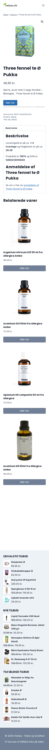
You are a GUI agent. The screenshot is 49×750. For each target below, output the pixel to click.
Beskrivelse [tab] (11, 128)
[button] (42, 21)
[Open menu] (43, 5)
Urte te (13, 14)
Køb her (10, 102)
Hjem (5, 14)
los (9, 119)
